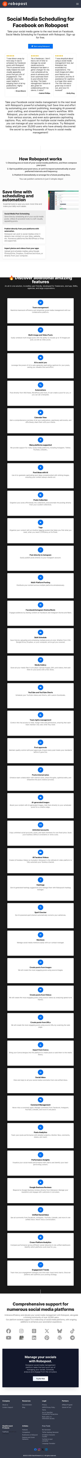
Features (25, 1430)
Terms (44, 1410)
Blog (23, 1407)
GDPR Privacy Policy (48, 1407)
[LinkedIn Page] (46, 1449)
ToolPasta (5, 1432)
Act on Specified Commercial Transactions (50, 1413)
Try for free (40, 1379)
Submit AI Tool (66, 1407)
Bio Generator (46, 1430)
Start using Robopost (42, 46)
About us (5, 1405)
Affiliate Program (67, 1405)
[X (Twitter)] (42, 1449)
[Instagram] (39, 1449)
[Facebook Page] (35, 1449)
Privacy (44, 1405)
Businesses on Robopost (30, 1435)
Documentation (27, 1405)
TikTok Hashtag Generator (50, 1432)
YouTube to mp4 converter (47, 1440)
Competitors (26, 1432)
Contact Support (7, 1407)
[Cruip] (14, 3)
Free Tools (46, 1426)
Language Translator (48, 1443)
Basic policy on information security (48, 1417)
